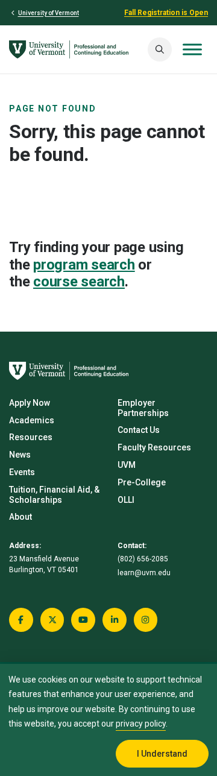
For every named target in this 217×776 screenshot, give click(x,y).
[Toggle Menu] (192, 49)
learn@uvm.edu (144, 573)
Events (22, 472)
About (20, 517)
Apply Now (29, 403)
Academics (31, 420)
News (20, 454)
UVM (127, 465)
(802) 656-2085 (143, 559)
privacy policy (141, 723)
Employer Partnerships (143, 408)
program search (84, 264)
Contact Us (139, 430)
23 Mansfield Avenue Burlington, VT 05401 (44, 564)
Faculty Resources (154, 447)
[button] (160, 49)
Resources (30, 437)
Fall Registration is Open (166, 12)
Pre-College (142, 482)
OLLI (126, 500)
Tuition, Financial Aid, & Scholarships (54, 495)
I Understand (162, 754)
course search (79, 281)
